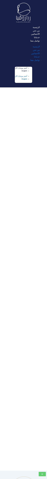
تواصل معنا (35, 41)
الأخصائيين (35, 34)
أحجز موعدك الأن (21, 68)
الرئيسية (36, 27)
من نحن (36, 31)
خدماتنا (37, 37)
